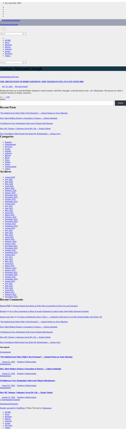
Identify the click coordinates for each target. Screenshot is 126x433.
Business (8, 45)
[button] (0, 31)
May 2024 (9, 235)
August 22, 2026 (8, 362)
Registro (3, 311)
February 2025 (10, 217)
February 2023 (10, 268)
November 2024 (11, 221)
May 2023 (9, 261)
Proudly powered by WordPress (12, 408)
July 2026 (9, 179)
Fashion (8, 151)
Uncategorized (10, 166)
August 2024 (10, 228)
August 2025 (10, 204)
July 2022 (9, 283)
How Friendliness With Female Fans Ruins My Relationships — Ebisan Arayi (30, 134)
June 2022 (9, 286)
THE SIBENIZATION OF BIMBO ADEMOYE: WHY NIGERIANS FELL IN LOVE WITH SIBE (42, 82)
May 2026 (9, 184)
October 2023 (10, 250)
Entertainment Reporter (9, 24)
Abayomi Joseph (21, 86)
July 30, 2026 (7, 86)
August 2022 (10, 281)
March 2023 (9, 266)
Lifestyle (8, 49)
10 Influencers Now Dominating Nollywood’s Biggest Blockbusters (26, 123)
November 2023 (11, 248)
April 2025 (9, 213)
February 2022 (10, 294)
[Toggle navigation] (3, 29)
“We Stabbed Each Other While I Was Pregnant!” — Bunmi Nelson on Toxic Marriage (34, 113)
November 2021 (11, 297)
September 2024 (11, 226)
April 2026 (9, 186)
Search (2, 99)
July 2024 (9, 230)
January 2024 (10, 244)
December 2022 (11, 272)
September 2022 (11, 279)
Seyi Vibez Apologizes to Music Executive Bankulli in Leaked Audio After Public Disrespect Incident (49, 311)
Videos (7, 56)
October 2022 (10, 277)
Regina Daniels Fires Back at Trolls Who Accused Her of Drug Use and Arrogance (45, 306)
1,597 (7, 97)
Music (7, 158)
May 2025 (9, 210)
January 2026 (10, 193)
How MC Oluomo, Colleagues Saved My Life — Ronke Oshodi (25, 128)
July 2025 (9, 206)
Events (7, 51)
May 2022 (9, 288)
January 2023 (10, 270)
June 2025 (9, 208)
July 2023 (9, 257)
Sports (7, 164)
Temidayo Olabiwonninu (26, 362)
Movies (8, 47)
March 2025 (9, 215)
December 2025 (11, 195)
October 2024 (10, 224)
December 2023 (11, 246)
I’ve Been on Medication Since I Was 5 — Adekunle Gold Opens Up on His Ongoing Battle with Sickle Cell (59, 317)
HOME (8, 40)
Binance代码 (5, 306)
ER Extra (8, 53)
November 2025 (11, 197)
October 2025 (10, 199)
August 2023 (10, 255)
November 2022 (11, 275)
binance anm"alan (7, 317)
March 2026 (9, 188)
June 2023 (9, 259)
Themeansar (46, 408)
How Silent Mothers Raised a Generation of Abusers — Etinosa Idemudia (28, 118)
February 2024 (10, 241)
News (7, 42)
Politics (8, 162)
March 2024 (9, 239)
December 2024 (11, 219)
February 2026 (10, 190)
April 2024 (9, 237)
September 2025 (11, 202)
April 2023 (9, 263)
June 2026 (9, 182)
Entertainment (5, 77)
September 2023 (11, 252)
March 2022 (9, 292)
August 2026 (10, 177)
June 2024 (9, 232)
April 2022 (9, 290)
